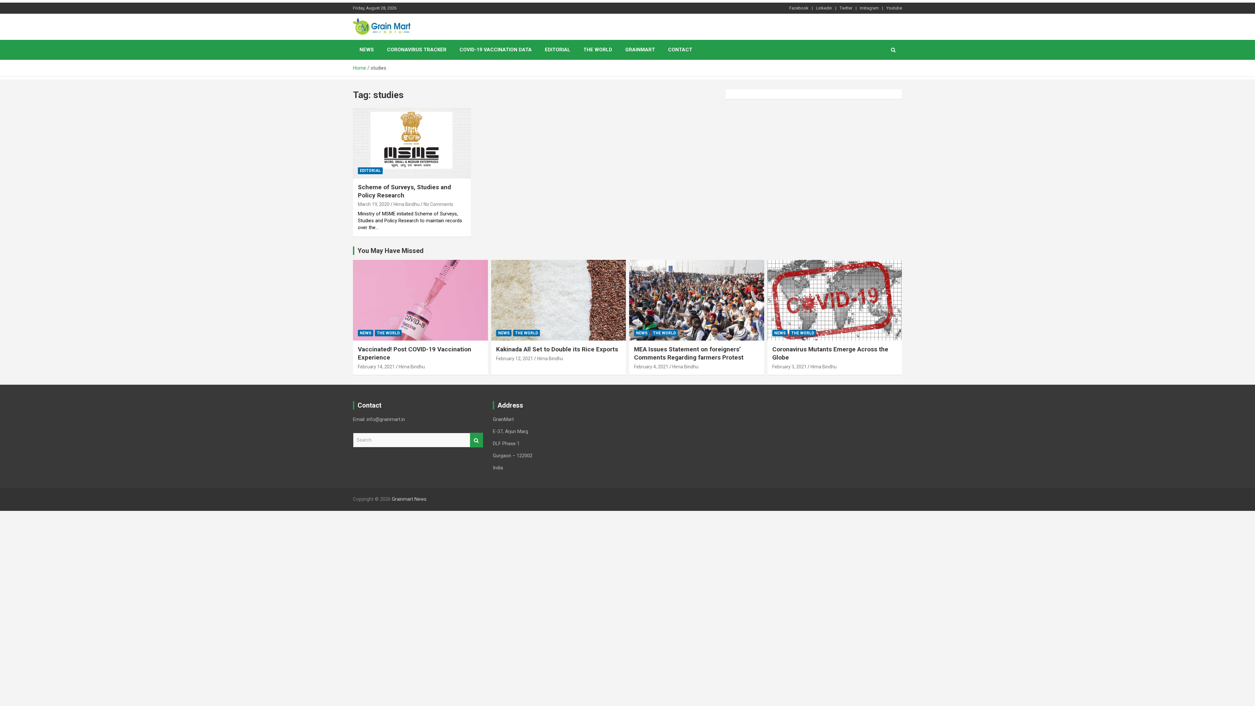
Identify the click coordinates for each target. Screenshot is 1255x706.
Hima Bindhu (406, 204)
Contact (680, 50)
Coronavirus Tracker (416, 50)
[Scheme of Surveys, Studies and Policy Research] (412, 143)
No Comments (438, 204)
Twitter (846, 8)
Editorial (557, 50)
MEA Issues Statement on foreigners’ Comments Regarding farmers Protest (689, 353)
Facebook (799, 8)
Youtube (894, 8)
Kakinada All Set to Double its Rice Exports (557, 349)
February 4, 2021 (651, 366)
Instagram (869, 8)
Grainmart (640, 50)
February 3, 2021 (789, 366)
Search (476, 440)
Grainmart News (409, 499)
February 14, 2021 (376, 366)
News (367, 50)
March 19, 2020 (374, 204)
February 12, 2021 (514, 358)
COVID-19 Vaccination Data (496, 50)
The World (597, 50)
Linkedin (824, 8)
